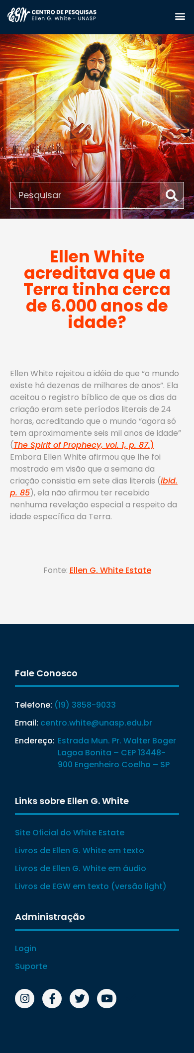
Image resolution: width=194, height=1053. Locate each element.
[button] (180, 15)
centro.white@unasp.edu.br (96, 723)
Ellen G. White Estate (110, 570)
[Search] (172, 195)
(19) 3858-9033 (85, 705)
